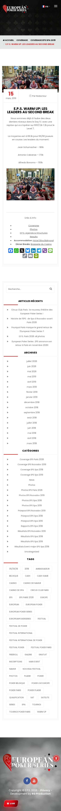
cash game (42, 575)
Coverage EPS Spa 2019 (42, 40)
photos (13, 676)
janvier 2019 (31, 397)
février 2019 (31, 392)
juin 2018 (32, 428)
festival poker (16, 647)
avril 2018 (31, 438)
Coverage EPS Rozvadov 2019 (32, 464)
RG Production (41, 793)
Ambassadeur (43, 568)
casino (13, 583)
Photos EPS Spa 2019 (32, 505)
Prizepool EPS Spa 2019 (32, 521)
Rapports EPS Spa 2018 (32, 526)
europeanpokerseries (20, 618)
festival (42, 618)
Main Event (34, 661)
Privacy (45, 790)
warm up (41, 711)
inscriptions (15, 661)
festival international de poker (25, 640)
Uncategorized (32, 551)
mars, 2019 (11, 95)
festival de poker (18, 626)
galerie (28, 654)
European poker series (20, 611)
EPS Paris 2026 (26, 597)
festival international (20, 633)
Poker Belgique (17, 683)
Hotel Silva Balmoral (43, 240)
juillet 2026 (32, 361)
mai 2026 (31, 371)
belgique (13, 575)
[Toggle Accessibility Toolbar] (56, 758)
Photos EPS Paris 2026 (31, 490)
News (31, 479)
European (14, 604)
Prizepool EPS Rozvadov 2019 (32, 510)
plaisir (27, 676)
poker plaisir (34, 690)
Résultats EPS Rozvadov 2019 (32, 531)
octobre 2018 (31, 407)
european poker (34, 604)
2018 (27, 568)
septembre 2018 (32, 412)
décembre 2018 (31, 402)
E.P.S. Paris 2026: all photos (32, 336)
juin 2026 (31, 366)
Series (12, 704)
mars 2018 (32, 443)
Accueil (9, 40)
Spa (23, 704)
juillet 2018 (32, 422)
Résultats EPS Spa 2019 (32, 541)
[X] (22, 251)
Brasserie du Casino (41, 244)
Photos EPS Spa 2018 (32, 500)
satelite (45, 697)
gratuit (43, 654)
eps (10, 597)
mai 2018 (32, 433)
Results (34, 236)
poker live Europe (41, 683)
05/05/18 (13, 568)
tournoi (36, 704)
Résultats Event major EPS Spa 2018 (32, 546)
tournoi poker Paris (19, 711)
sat (32, 697)
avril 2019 (31, 381)
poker (40, 676)
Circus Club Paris (39, 590)
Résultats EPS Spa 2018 (32, 536)
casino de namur (32, 583)
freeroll (13, 654)
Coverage (22, 40)
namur (12, 668)
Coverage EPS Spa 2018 (31, 469)
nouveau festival (32, 668)
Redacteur (41, 96)
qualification (16, 697)
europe (44, 597)
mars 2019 (32, 386)
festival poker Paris (41, 647)
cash (27, 575)
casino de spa (16, 590)
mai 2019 (32, 376)
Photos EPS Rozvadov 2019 (32, 495)
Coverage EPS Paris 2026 (32, 459)
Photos (33, 229)
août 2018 (32, 417)
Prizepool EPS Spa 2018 (32, 515)
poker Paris (15, 690)
